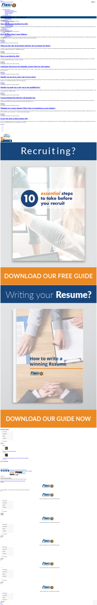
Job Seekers (3, 21)
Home (1, 0)
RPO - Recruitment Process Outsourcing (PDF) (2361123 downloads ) (12, 480)
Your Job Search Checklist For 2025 (14, 24)
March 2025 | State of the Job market (9, 451)
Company (4, 438)
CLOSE (2, 514)
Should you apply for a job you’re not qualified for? (20, 87)
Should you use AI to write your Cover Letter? (18, 77)
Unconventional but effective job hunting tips (17, 98)
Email (4, 436)
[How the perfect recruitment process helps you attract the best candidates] (6, 456)
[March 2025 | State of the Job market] (6, 449)
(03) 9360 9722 (3, 1)
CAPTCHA (5, 441)
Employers (3, 41)
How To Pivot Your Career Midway (13, 34)
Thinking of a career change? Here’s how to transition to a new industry (28, 108)
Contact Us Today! (9, 1)
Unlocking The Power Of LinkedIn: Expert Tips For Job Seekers (25, 66)
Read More (2, 29)
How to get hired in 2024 (9, 56)
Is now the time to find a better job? (14, 119)
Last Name (5, 433)
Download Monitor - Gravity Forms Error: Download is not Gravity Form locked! (15, 489)
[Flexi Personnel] (8, 7)
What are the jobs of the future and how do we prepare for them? (25, 46)
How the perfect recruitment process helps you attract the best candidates (15, 458)
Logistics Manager (5, 478)
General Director (5, 465)
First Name (5, 431)
